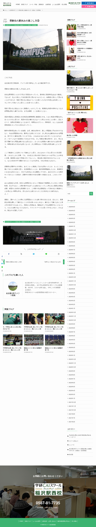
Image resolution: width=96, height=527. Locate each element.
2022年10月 (72, 367)
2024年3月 (72, 300)
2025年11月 (72, 234)
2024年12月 (72, 277)
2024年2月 (72, 304)
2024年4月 (72, 296)
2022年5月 (72, 386)
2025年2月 (72, 269)
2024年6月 (72, 293)
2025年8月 (72, 246)
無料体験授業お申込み (64, 521)
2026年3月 (72, 218)
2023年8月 (72, 328)
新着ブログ (28, 521)
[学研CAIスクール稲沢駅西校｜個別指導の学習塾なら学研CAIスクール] (7, 4)
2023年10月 (72, 320)
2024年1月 (72, 308)
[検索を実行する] (91, 193)
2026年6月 (72, 210)
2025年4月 (72, 261)
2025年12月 (72, 230)
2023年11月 (72, 316)
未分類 (71, 454)
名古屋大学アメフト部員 (13, 294)
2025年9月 (72, 242)
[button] (9, 254)
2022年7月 (72, 379)
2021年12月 (72, 402)
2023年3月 (72, 347)
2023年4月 (72, 343)
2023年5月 (72, 340)
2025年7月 (72, 250)
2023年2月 (72, 351)
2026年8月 (72, 207)
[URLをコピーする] (58, 254)
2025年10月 (72, 238)
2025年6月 (72, 254)
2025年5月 (72, 257)
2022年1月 (72, 398)
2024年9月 (72, 289)
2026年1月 (72, 226)
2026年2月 (72, 222)
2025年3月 (72, 265)
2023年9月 (72, 324)
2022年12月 (72, 359)
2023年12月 (72, 312)
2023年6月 (72, 336)
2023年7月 (72, 332)
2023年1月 (72, 355)
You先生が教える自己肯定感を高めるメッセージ (80, 436)
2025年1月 (72, 273)
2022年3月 (72, 394)
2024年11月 (72, 281)
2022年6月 (72, 383)
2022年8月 (72, 375)
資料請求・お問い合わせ (49, 521)
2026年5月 (72, 214)
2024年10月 (72, 285)
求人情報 (74, 521)
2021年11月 (72, 406)
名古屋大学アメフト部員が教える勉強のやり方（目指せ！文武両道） (21, 25)
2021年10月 (72, 410)
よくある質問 (36, 521)
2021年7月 (72, 418)
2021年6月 (72, 422)
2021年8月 (72, 414)
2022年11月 (72, 363)
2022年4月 (72, 390)
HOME (21, 521)
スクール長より (73, 441)
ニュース (71, 445)
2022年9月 (72, 371)
